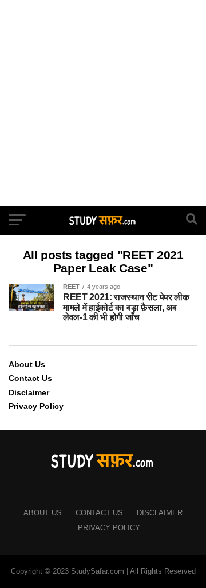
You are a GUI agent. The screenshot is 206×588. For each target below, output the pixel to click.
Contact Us (30, 378)
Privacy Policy (36, 406)
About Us (27, 364)
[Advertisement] (103, 103)
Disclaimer (29, 392)
